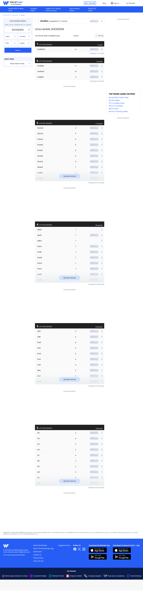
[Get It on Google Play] (98, 557)
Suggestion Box (64, 545)
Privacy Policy (38, 558)
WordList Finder (58, 576)
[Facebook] (75, 549)
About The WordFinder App (43, 548)
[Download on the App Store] (98, 550)
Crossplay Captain (94, 576)
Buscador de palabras (116, 576)
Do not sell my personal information (14, 555)
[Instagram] (84, 549)
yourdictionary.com (127, 532)
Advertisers (37, 552)
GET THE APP (90, 3)
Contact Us (37, 555)
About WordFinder (40, 545)
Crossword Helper (40, 576)
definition (94, 21)
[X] (79, 549)
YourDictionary (135, 576)
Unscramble (15, 15)
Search (17, 50)
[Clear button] (29, 29)
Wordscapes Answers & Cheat (16, 576)
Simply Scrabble (76, 576)
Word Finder (6, 15)
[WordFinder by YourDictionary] (13, 3)
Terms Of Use (38, 561)
